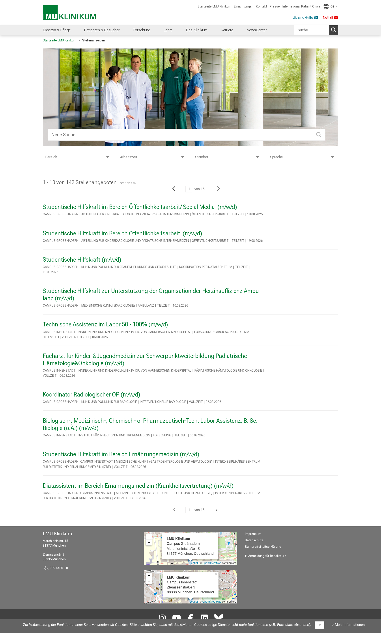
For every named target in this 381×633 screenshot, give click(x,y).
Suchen (333, 30)
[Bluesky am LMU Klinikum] (219, 618)
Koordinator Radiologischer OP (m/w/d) (91, 394)
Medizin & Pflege (57, 30)
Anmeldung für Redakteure (267, 556)
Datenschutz (254, 540)
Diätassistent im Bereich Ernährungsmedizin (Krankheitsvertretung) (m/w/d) (138, 485)
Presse (275, 6)
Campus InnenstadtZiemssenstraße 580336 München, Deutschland (190, 584)
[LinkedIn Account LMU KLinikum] (204, 618)
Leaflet (194, 563)
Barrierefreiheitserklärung (263, 547)
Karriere (227, 30)
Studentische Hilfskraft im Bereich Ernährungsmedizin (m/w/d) (121, 454)
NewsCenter (257, 30)
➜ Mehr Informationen (348, 625)
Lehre (168, 30)
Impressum (253, 534)
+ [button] (149, 536)
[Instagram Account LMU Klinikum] (162, 618)
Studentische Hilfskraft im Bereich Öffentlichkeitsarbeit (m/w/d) (122, 233)
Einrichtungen (243, 6)
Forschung (141, 30)
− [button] (149, 542)
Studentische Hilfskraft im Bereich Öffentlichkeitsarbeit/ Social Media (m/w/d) (140, 206)
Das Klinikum (196, 30)
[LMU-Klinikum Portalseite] (69, 13)
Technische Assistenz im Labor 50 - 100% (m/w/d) (105, 324)
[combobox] (316, 30)
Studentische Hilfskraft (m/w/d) (82, 259)
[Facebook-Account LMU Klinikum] (190, 618)
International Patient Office (301, 6)
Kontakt (261, 6)
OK (319, 625)
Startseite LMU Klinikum (214, 6)
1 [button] (189, 189)
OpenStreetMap (211, 563)
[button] (173, 189)
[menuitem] (57, 30)
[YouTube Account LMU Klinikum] (176, 618)
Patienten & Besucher (102, 30)
